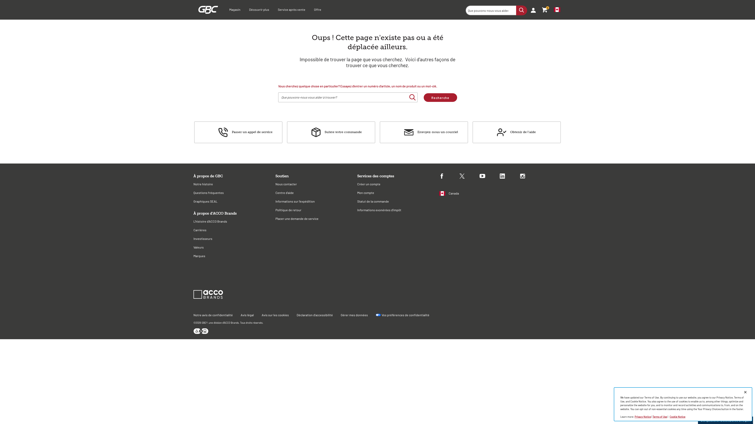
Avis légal (247, 315)
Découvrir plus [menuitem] (259, 9)
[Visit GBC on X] (469, 177)
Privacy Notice (643, 416)
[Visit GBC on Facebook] (449, 177)
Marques (199, 256)
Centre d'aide (284, 193)
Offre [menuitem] (317, 9)
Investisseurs (202, 238)
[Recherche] (521, 10)
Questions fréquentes (208, 193)
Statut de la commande (373, 201)
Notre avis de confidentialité (213, 315)
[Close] (745, 392)
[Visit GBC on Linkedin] (510, 177)
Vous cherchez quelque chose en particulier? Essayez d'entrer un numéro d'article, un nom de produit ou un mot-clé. (357, 86)
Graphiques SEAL (205, 201)
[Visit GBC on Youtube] (490, 176)
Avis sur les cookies (275, 315)
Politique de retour (288, 210)
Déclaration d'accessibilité (315, 315)
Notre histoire (203, 184)
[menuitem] (532, 10)
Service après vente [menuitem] (291, 9)
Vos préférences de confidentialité (405, 315)
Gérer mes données (354, 315)
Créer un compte (368, 184)
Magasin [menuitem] (234, 9)
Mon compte (365, 193)
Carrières (199, 230)
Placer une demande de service (297, 218)
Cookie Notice (677, 416)
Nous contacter (286, 184)
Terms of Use (660, 416)
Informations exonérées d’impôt (379, 210)
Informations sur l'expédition (295, 201)
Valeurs (198, 247)
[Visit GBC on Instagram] (530, 177)
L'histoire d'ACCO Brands (210, 221)
